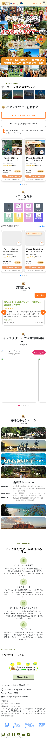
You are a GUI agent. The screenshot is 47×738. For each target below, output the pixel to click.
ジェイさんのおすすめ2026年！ (24, 123)
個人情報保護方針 (42, 725)
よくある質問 (7, 725)
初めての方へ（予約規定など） (29, 726)
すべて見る (40, 226)
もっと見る (40, 295)
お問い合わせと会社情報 (16, 726)
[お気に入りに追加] (19, 152)
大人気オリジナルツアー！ (24, 115)
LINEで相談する (24, 677)
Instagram (40, 352)
